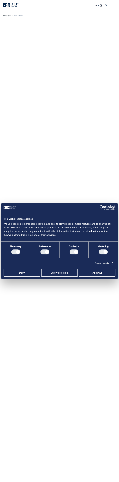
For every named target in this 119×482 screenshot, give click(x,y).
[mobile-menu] (114, 5)
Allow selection (59, 272)
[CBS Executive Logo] (11, 5)
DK (96, 5)
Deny (22, 272)
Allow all (97, 272)
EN (101, 5)
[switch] (44, 251)
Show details (102, 263)
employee (7, 16)
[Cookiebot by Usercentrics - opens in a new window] (101, 207)
